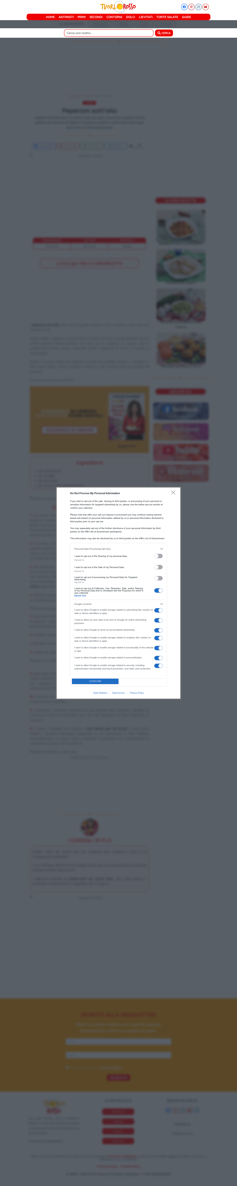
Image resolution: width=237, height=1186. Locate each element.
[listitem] (118, 549)
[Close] (174, 493)
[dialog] (118, 593)
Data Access (118, 693)
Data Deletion (100, 693)
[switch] (158, 556)
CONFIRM (95, 681)
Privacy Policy (137, 693)
